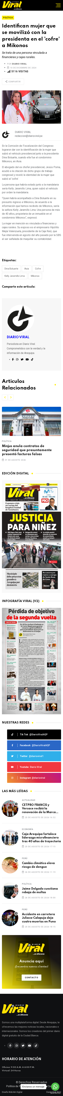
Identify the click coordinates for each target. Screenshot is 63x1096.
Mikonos (35, 276)
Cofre (38, 268)
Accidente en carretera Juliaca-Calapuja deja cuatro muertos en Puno (39, 918)
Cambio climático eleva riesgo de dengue (38, 865)
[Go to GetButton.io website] (55, 1093)
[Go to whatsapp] (55, 1087)
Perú (24, 858)
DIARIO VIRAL (19, 64)
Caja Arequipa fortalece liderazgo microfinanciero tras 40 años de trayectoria (41, 838)
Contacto (31, 977)
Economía (27, 829)
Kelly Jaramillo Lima (15, 276)
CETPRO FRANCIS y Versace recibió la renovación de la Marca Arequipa (39, 809)
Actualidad (28, 800)
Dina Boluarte (11, 268)
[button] (5, 397)
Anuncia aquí (31, 964)
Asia (26, 268)
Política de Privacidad (18, 1086)
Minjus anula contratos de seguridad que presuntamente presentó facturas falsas (27, 450)
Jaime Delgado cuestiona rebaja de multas (40, 890)
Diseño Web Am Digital (12, 1092)
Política (6, 441)
